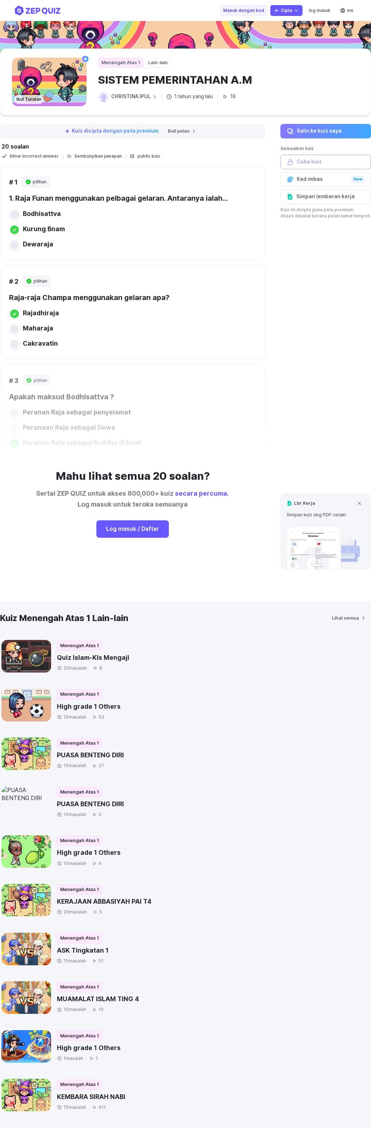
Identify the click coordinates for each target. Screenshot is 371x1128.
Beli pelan (179, 131)
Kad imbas (329, 179)
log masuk (319, 10)
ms (350, 10)
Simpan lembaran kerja (325, 196)
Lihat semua (345, 618)
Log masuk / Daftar (132, 528)
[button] (325, 531)
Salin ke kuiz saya (319, 131)
